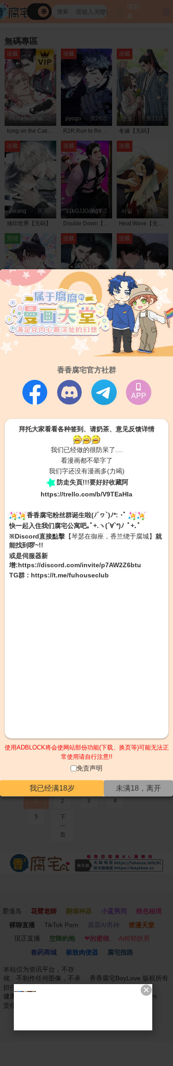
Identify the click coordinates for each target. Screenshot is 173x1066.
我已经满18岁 (52, 788)
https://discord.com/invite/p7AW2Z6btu (79, 565)
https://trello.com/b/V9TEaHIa (86, 494)
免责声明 (89, 768)
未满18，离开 (138, 788)
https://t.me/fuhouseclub (70, 575)
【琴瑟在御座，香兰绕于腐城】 (110, 536)
